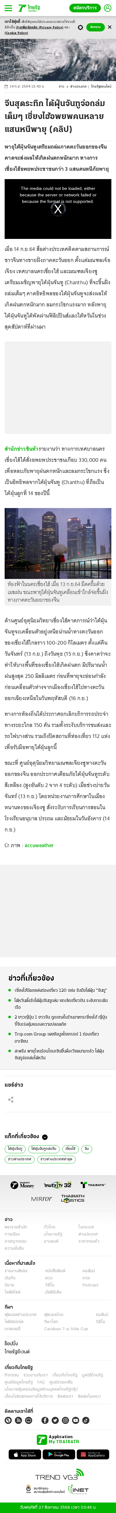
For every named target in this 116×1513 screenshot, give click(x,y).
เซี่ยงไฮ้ (70, 1149)
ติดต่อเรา (65, 1396)
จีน (87, 1149)
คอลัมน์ (89, 1271)
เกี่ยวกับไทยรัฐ (65, 1375)
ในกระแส (86, 1227)
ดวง (49, 1278)
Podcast (90, 1285)
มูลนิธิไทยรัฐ (92, 1375)
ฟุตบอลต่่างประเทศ (21, 1315)
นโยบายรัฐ (53, 1234)
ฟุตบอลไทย (53, 1315)
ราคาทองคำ (89, 1241)
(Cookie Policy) (16, 33)
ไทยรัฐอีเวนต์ (17, 1352)
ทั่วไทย (49, 1227)
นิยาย (9, 1285)
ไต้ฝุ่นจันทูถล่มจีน (44, 1149)
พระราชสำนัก (16, 1227)
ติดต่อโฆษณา (89, 1396)
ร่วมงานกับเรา (36, 1375)
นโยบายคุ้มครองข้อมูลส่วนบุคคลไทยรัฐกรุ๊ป (41, 1389)
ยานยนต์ (51, 1241)
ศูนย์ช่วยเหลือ (61, 1382)
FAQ (41, 1382)
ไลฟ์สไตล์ (12, 1292)
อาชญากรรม (16, 1241)
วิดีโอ (49, 1285)
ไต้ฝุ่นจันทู (15, 1149)
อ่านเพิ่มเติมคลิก (39, 27)
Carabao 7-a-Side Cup (66, 1329)
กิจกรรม (12, 1375)
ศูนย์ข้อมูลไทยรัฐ (19, 1382)
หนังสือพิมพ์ (55, 1271)
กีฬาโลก (51, 1322)
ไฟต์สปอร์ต (14, 1322)
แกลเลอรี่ (12, 1329)
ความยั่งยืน (14, 1248)
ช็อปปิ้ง (11, 1344)
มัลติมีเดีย (53, 1292)
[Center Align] (109, 27)
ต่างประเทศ (78, 86)
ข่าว (61, 86)
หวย (86, 1278)
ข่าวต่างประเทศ (19, 1159)
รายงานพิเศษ (16, 1271)
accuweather (39, 845)
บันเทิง (10, 1278)
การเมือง (12, 1234)
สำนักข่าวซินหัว (22, 448)
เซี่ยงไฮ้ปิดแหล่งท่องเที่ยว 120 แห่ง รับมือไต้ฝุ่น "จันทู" (61, 990)
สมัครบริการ (86, 8)
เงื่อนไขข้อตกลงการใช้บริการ (29, 1396)
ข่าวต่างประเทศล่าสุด (56, 1159)
